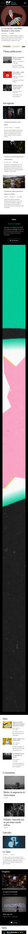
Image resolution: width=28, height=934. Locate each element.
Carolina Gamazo (8, 127)
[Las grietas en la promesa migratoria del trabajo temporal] (14, 147)
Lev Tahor (7, 851)
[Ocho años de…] (14, 904)
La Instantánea (9, 772)
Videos (4, 927)
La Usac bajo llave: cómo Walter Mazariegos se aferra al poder (11, 29)
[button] (25, 3)
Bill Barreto (7, 162)
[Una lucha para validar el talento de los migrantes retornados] (14, 181)
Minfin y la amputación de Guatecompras (18, 58)
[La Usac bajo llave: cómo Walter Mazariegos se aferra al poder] (14, 16)
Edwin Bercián (6, 894)
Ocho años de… (8, 914)
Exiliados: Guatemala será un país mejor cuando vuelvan (18, 87)
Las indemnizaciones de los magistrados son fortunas (18, 755)
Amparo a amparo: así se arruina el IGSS (18, 739)
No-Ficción (4, 33)
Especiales (7, 832)
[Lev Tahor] (14, 842)
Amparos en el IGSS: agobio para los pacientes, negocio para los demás (19, 724)
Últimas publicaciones (12, 51)
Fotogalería (6, 871)
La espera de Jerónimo (10, 892)
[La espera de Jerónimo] (14, 882)
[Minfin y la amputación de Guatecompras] (14, 782)
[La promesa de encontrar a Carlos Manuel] (14, 112)
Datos (5, 718)
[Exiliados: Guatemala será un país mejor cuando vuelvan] (14, 810)
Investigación (8, 103)
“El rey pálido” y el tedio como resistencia (18, 73)
